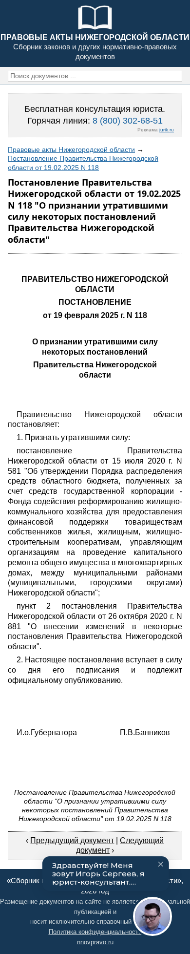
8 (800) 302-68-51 (128, 121)
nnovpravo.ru (95, 942)
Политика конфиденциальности (95, 931)
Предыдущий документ (72, 840)
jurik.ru (166, 129)
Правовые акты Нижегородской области (71, 149)
